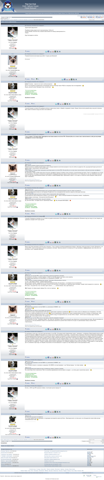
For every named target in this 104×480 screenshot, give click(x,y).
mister (13, 53)
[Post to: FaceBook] (48, 51)
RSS (103, 15)
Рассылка (61, 470)
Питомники (36, 470)
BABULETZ (13, 414)
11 (42, 304)
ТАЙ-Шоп (46, 470)
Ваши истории (72, 469)
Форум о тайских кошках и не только (7, 19)
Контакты (79, 470)
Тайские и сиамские (50, 469)
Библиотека (55, 470)
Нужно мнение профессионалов (39, 19)
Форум (25, 470)
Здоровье (65, 451)
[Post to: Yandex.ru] (53, 51)
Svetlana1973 (12, 162)
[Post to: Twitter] (46, 51)
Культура (58, 452)
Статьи (29, 470)
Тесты (72, 470)
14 (42, 385)
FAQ (94, 15)
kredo (13, 25)
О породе (59, 464)
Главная (22, 470)
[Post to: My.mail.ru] (55, 51)
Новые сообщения (89, 15)
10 (42, 272)
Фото (32, 470)
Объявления (41, 470)
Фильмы (69, 470)
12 (42, 331)
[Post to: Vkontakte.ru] (60, 51)
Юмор (75, 470)
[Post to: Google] (51, 51)
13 (42, 359)
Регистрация (80, 15)
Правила (96, 15)
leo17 (9, 18)
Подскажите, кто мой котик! (18, 19)
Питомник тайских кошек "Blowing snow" (32, 179)
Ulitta (13, 81)
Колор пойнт (43, 469)
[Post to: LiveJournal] (57, 51)
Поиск (100, 15)
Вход (84, 15)
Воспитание (57, 469)
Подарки (65, 470)
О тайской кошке (32, 469)
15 (42, 414)
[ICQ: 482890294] (38, 79)
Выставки (51, 470)
